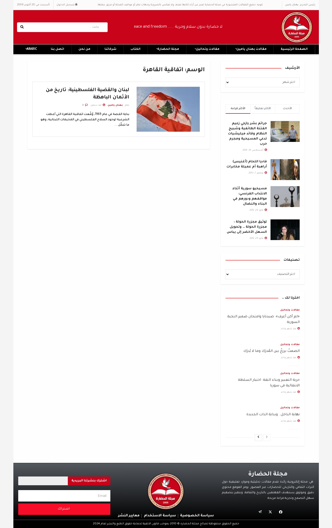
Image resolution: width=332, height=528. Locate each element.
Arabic (31, 49)
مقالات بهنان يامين (251, 49)
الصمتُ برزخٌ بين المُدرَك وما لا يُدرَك (271, 351)
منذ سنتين (96, 105)
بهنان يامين (115, 105)
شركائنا (110, 49)
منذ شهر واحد (289, 329)
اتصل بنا (57, 49)
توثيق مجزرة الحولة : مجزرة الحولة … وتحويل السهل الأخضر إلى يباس (247, 227)
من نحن (84, 49)
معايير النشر (129, 516)
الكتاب (135, 49)
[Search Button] (22, 27)
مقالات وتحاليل (207, 49)
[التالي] (258, 437)
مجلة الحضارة (168, 49)
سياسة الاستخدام (160, 516)
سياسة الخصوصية (197, 516)
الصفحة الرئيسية (294, 49)
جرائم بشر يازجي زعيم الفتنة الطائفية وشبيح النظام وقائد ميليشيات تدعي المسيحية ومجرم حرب (247, 134)
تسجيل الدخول (65, 4)
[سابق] (267, 437)
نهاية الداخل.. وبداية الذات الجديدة (273, 415)
